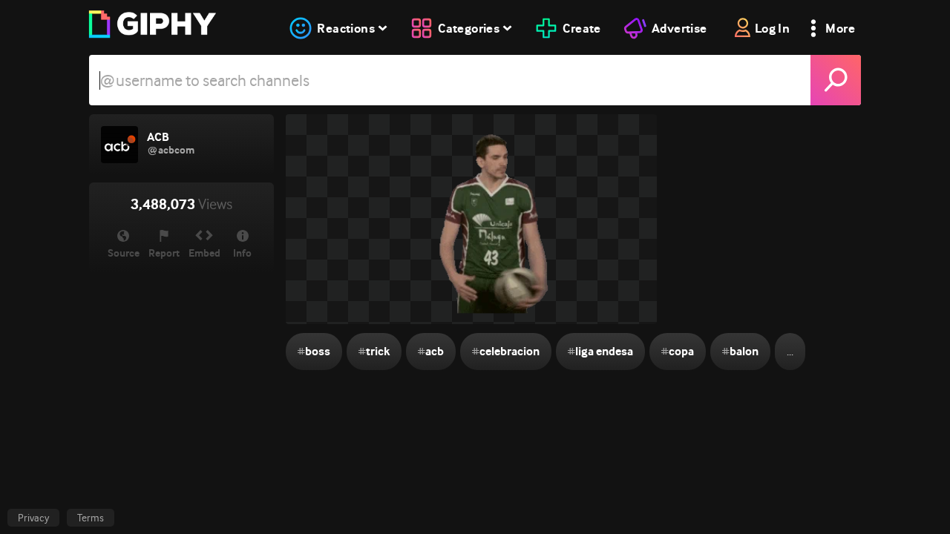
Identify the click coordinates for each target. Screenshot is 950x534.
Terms (90, 518)
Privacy (33, 518)
